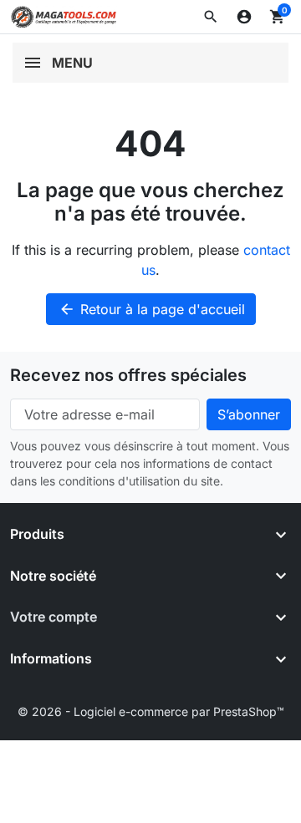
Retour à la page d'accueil (152, 309)
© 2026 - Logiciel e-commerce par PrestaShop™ (151, 711)
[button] (210, 16)
